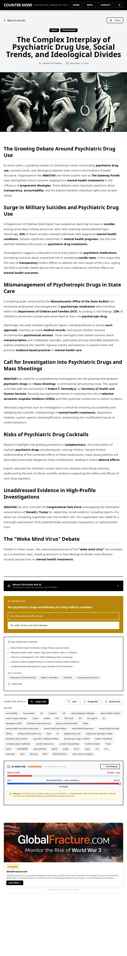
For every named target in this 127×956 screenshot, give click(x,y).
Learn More (13, 882)
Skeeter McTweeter (52, 63)
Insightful (93, 701)
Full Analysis (112, 766)
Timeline (16, 684)
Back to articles (16, 20)
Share (117, 20)
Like (74, 701)
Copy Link (40, 701)
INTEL (90, 4)
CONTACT (106, 4)
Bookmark (114, 701)
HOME (76, 4)
